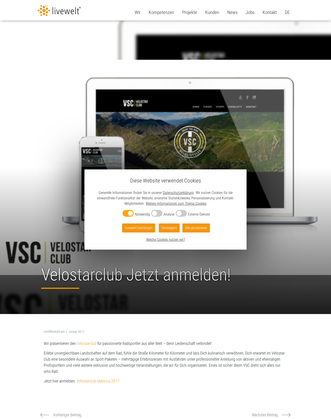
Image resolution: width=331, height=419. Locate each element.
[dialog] (165, 209)
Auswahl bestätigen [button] (138, 228)
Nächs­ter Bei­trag (265, 414)
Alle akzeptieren (196, 228)
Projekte (189, 12)
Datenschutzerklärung (178, 193)
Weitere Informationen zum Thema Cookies (176, 203)
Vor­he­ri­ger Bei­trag (67, 414)
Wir (138, 12)
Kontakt (270, 12)
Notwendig (142, 214)
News (232, 12)
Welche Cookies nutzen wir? (165, 239)
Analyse (169, 214)
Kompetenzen (161, 12)
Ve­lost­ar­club (86, 343)
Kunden (212, 12)
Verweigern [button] (169, 228)
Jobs (250, 12)
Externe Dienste (199, 214)
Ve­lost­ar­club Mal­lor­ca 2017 (98, 381)
